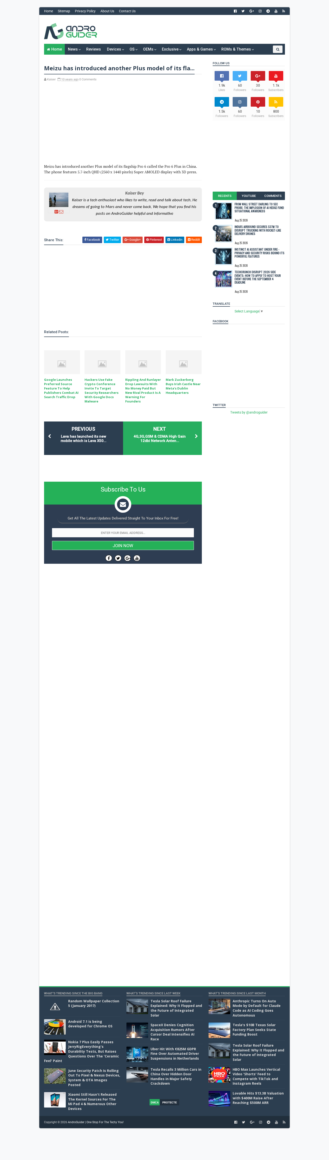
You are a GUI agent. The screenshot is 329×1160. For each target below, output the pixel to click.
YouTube (249, 196)
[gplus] (252, 11)
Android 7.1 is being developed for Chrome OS (90, 1024)
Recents (224, 196)
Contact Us (127, 11)
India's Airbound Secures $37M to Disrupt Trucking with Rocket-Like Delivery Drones (258, 230)
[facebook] (235, 11)
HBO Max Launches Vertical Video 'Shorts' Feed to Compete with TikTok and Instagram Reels (256, 1076)
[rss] (283, 11)
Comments (273, 196)
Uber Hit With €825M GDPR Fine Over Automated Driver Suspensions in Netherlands (175, 1054)
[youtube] (276, 11)
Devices (114, 49)
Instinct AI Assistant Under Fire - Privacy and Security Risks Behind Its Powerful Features (259, 252)
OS (132, 49)
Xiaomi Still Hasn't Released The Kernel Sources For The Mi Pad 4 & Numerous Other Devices (92, 1101)
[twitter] (243, 11)
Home (48, 11)
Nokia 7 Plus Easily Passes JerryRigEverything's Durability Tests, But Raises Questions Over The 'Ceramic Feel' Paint (81, 1051)
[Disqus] (123, 711)
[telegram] (268, 11)
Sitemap (64, 11)
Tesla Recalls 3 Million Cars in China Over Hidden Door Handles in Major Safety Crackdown (176, 1076)
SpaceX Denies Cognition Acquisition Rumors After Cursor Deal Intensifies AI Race (173, 1032)
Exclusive (170, 49)
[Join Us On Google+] (127, 558)
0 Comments (88, 79)
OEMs (148, 49)
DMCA (155, 1102)
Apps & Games (200, 49)
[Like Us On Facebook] (108, 558)
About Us (107, 11)
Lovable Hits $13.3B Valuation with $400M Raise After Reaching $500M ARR (258, 1098)
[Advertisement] (197, 29)
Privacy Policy (85, 11)
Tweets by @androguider (249, 412)
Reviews (93, 49)
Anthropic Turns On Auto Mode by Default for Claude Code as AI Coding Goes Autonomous (257, 1008)
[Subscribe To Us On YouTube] (136, 558)
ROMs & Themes (236, 49)
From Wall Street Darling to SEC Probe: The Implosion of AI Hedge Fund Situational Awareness (259, 207)
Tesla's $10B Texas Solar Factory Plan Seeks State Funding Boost (254, 1030)
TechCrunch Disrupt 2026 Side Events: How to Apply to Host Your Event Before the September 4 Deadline (258, 277)
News (73, 49)
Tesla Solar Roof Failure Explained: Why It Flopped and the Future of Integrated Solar (176, 1008)
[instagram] (260, 11)
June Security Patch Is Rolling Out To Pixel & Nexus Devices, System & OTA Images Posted (94, 1077)
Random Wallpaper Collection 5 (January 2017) (93, 1003)
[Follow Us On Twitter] (118, 558)
